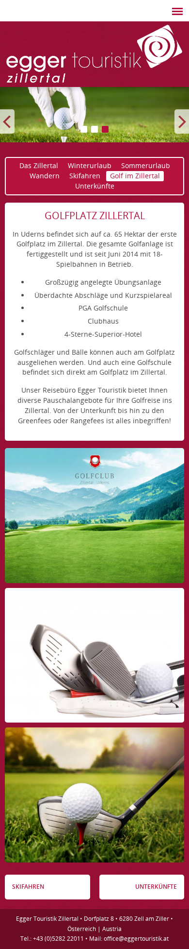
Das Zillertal (38, 165)
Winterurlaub (89, 165)
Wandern (45, 175)
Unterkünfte (94, 185)
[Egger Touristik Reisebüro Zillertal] (94, 83)
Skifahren (84, 175)
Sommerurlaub (145, 165)
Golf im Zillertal (135, 175)
